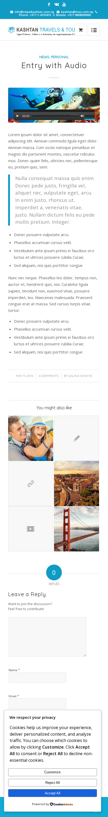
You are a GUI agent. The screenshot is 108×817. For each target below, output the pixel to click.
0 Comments (48, 376)
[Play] (17, 116)
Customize (52, 772)
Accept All (52, 793)
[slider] (89, 117)
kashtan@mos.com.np (77, 12)
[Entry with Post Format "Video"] (30, 528)
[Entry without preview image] (76, 438)
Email (14, 696)
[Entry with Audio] (54, 105)
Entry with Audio (54, 65)
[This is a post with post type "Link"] (30, 483)
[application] (54, 114)
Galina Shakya (80, 376)
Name (14, 669)
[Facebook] (49, 4)
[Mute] (82, 116)
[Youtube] (64, 4)
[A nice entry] (76, 483)
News (44, 56)
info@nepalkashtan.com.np (34, 12)
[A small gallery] (30, 438)
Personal (60, 56)
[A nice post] (76, 528)
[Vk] (56, 4)
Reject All (52, 783)
